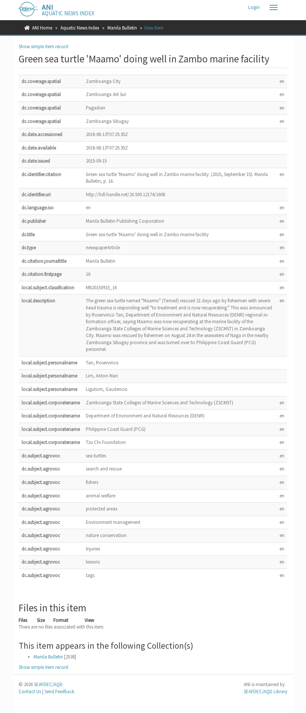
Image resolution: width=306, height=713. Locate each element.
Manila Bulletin (122, 28)
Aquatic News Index (79, 28)
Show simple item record (43, 46)
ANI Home (42, 28)
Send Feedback (59, 691)
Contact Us (30, 691)
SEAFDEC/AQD (48, 684)
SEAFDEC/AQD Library (265, 691)
